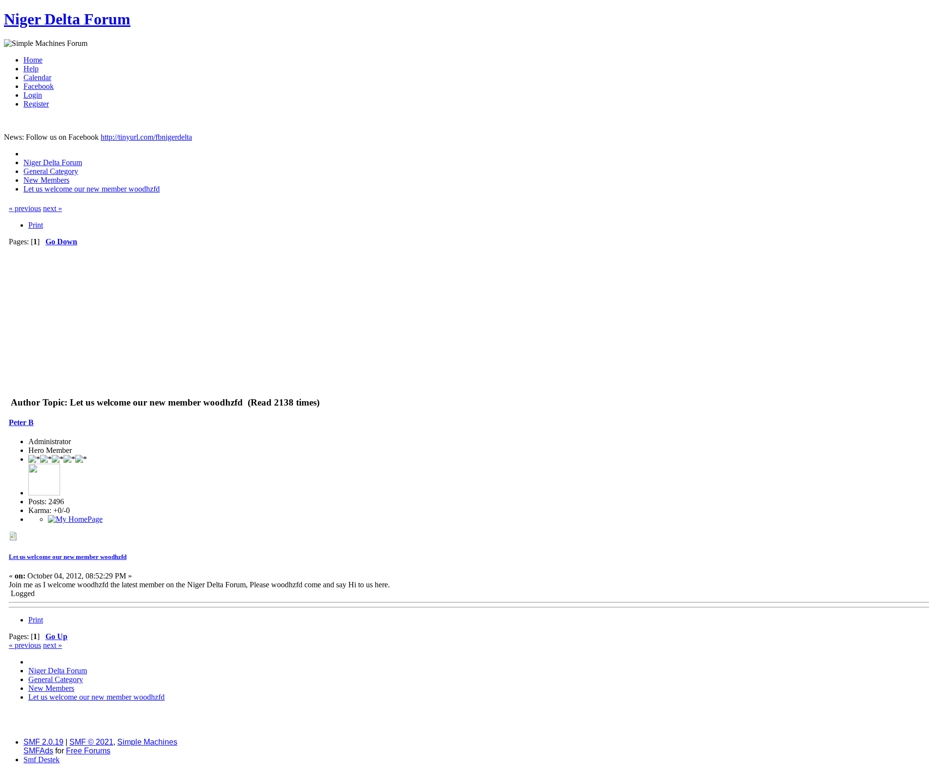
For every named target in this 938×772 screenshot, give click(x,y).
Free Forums (88, 751)
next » (52, 208)
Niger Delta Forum (67, 19)
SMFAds (38, 751)
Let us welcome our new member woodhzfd (68, 556)
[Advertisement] (469, 319)
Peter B (21, 422)
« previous (25, 208)
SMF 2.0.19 (43, 742)
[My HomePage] (75, 519)
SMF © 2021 (91, 742)
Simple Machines (147, 742)
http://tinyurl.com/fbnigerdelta (146, 137)
